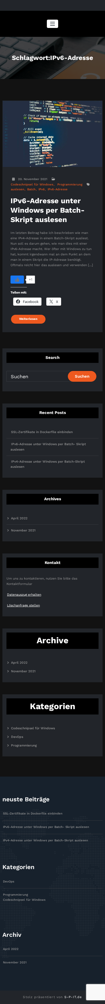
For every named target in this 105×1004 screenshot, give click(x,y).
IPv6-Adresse (58, 189)
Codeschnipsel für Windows (32, 184)
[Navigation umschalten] (52, 24)
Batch (31, 189)
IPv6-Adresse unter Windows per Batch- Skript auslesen (47, 210)
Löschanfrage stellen (23, 605)
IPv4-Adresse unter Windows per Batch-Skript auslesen (45, 840)
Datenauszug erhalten (24, 594)
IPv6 (41, 189)
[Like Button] (17, 280)
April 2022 (19, 518)
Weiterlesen (28, 319)
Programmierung (69, 184)
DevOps (17, 737)
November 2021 (23, 530)
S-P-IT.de (73, 997)
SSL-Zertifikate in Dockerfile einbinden (42, 432)
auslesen (17, 189)
